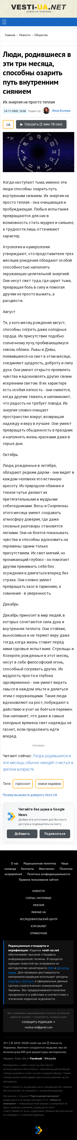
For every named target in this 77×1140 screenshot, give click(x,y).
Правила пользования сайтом (38, 880)
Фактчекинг (47, 869)
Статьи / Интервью (38, 898)
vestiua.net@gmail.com (38, 1027)
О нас (14, 864)
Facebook (36, 1058)
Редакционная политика (40, 864)
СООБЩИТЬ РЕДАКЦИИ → (38, 1022)
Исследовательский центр (38, 919)
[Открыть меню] (4, 22)
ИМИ (50, 968)
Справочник (38, 933)
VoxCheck (28, 981)
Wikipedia (50, 1058)
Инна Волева (61, 110)
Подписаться (54, 833)
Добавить (22, 833)
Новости (38, 891)
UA (8, 124)
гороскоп (22, 784)
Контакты (27, 869)
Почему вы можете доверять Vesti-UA (30, 795)
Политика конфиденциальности (48, 874)
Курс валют (38, 926)
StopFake (14, 981)
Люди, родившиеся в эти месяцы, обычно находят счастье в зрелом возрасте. (38, 762)
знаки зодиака (49, 784)
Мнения (38, 905)
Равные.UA (38, 912)
